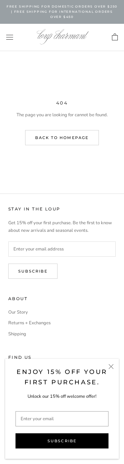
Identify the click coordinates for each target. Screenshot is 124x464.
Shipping (17, 334)
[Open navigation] (9, 37)
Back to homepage (62, 137)
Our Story (18, 312)
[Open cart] (115, 37)
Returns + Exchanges (29, 323)
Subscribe (62, 440)
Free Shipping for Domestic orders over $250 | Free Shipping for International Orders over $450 (62, 11)
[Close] (111, 366)
